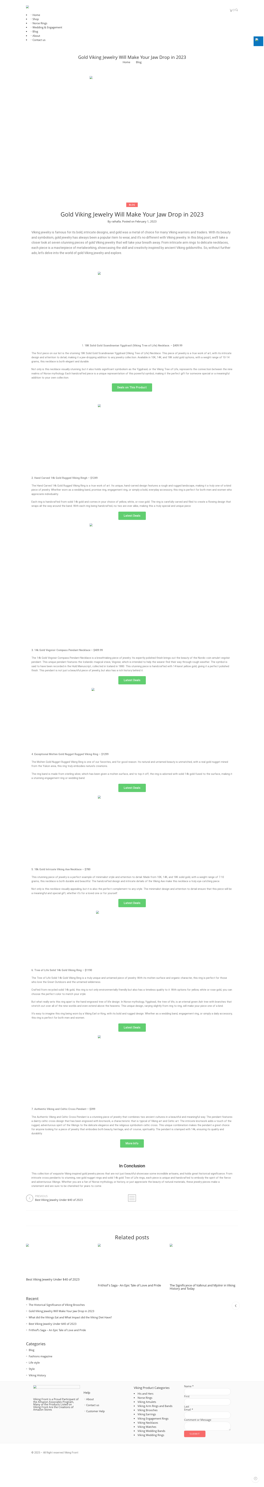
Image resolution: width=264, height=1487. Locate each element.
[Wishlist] (233, 10)
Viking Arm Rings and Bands (155, 1406)
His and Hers (145, 1393)
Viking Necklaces (148, 1422)
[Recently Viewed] (255, 1478)
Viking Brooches (148, 1410)
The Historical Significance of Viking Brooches (57, 1305)
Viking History (37, 1375)
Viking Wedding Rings (151, 1435)
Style (32, 1369)
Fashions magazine (40, 1356)
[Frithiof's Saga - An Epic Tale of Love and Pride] (132, 1264)
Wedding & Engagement (47, 27)
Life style (34, 1362)
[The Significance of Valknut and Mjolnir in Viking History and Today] (204, 1264)
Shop (36, 19)
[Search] (236, 10)
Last (186, 1406)
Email (188, 1409)
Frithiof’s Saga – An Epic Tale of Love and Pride (57, 1330)
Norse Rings (40, 23)
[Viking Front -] (35, 6)
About (36, 35)
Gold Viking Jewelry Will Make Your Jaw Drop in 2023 (61, 1311)
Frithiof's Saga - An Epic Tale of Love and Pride (129, 1285)
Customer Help (95, 1411)
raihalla (116, 221)
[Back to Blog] (132, 1198)
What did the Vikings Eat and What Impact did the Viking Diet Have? (70, 1317)
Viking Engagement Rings (153, 1418)
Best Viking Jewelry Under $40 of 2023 (53, 1279)
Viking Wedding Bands (151, 1431)
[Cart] (231, 10)
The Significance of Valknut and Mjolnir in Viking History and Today (202, 1287)
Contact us (39, 40)
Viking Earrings (147, 1414)
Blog (35, 31)
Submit (195, 1433)
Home (36, 15)
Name (189, 1386)
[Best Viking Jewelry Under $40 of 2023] (60, 1261)
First (186, 1396)
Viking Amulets (147, 1402)
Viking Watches (147, 1427)
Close (236, 1306)
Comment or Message (197, 1420)
